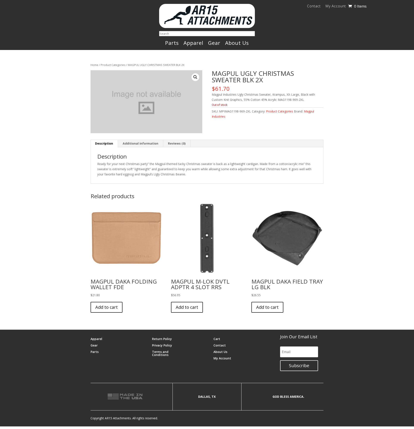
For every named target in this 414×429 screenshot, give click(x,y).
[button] (195, 77)
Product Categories (113, 65)
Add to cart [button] (106, 307)
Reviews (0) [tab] (177, 143)
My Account (335, 6)
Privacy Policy (162, 345)
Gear (214, 43)
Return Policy (162, 338)
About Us (237, 43)
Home (94, 65)
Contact (314, 6)
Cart (216, 338)
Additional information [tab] (140, 143)
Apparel (193, 43)
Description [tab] (104, 143)
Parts (172, 43)
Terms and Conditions (160, 353)
